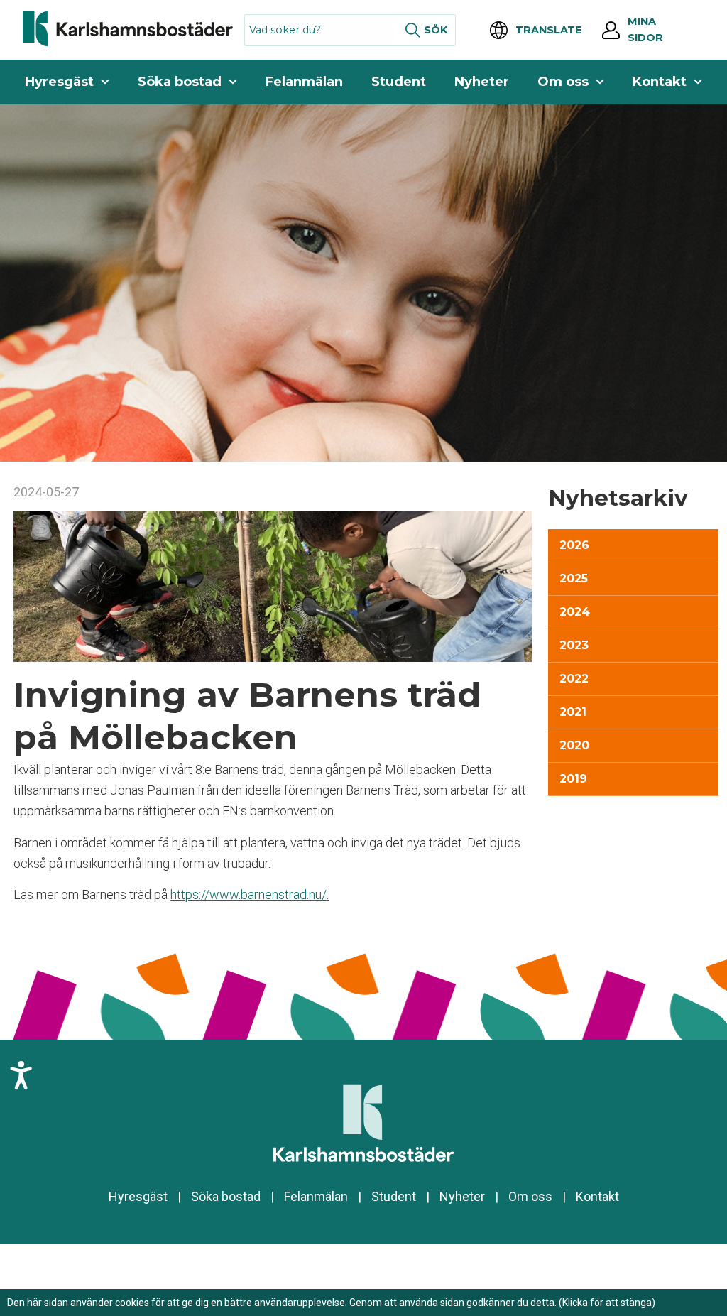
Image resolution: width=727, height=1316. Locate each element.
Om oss (563, 81)
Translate (548, 29)
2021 (572, 712)
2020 (574, 745)
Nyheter (481, 81)
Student (398, 81)
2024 (574, 612)
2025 (573, 578)
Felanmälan (304, 81)
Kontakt (660, 81)
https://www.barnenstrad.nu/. (249, 894)
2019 (573, 778)
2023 (574, 645)
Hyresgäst (59, 81)
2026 (574, 545)
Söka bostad (180, 81)
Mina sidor (645, 29)
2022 (574, 678)
